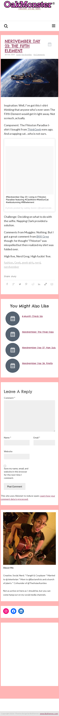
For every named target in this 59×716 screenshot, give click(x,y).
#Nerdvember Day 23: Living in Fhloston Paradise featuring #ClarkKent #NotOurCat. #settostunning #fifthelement (27, 199)
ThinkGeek (34, 129)
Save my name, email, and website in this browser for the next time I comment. (16, 473)
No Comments (39, 55)
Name (7, 437)
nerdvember (11, 266)
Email (37, 437)
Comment (9, 397)
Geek (18, 55)
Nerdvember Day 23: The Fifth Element (22, 46)
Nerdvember (26, 55)
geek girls (28, 262)
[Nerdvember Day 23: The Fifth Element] (29, 77)
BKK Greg (42, 236)
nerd (38, 262)
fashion (8, 262)
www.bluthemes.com (49, 713)
